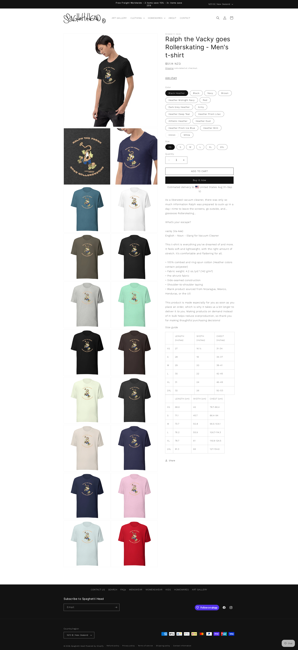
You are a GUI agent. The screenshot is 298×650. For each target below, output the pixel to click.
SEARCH (112, 589)
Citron (174, 136)
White (187, 135)
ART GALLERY (199, 589)
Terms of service (145, 646)
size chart (171, 77)
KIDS (168, 589)
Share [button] (172, 460)
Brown (224, 93)
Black (196, 93)
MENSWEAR (135, 589)
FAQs (123, 589)
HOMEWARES (181, 589)
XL (210, 147)
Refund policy (113, 646)
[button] (137, 18)
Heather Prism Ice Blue (182, 128)
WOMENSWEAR (154, 589)
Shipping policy (163, 646)
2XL (222, 147)
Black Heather (177, 93)
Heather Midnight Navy (182, 100)
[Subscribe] (116, 607)
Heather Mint (210, 128)
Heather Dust (203, 121)
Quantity (169, 154)
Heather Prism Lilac (209, 114)
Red (205, 100)
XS (170, 147)
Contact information (182, 646)
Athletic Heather (178, 121)
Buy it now (199, 180)
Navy (210, 93)
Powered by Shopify (95, 646)
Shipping (169, 68)
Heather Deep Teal (179, 114)
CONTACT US (98, 589)
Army (201, 107)
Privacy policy (128, 646)
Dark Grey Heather (179, 107)
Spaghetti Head (78, 646)
